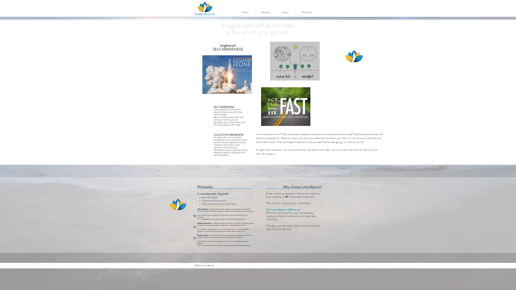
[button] (250, 12)
